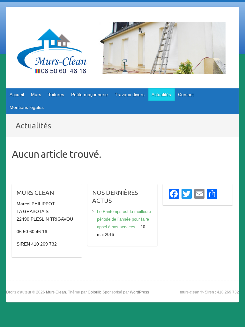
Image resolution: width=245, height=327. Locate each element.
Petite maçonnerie (89, 94)
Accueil (17, 94)
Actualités (161, 94)
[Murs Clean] (119, 49)
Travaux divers (130, 94)
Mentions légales (27, 107)
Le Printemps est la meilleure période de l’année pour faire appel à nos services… (124, 219)
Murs (36, 94)
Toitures (56, 94)
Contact (186, 94)
